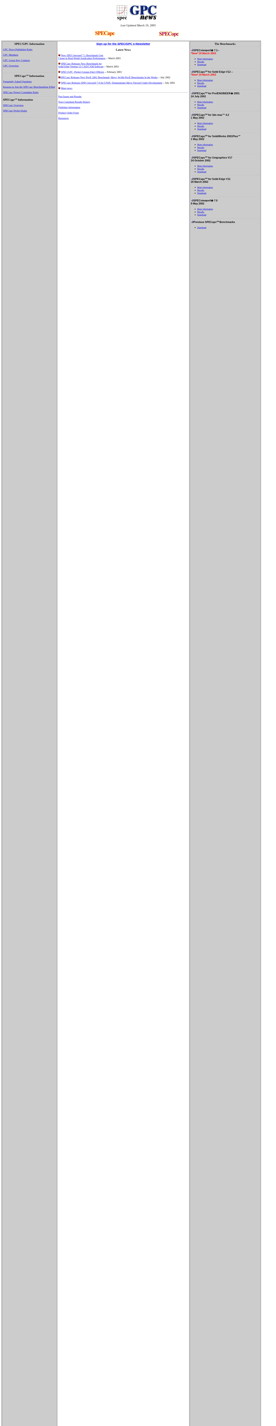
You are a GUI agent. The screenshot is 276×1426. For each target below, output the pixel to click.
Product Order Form (68, 112)
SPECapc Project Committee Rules (20, 92)
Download (201, 64)
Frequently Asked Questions (17, 81)
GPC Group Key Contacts (16, 60)
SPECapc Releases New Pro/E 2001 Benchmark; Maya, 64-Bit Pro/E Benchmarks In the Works (108, 77)
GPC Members (10, 55)
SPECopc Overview (13, 105)
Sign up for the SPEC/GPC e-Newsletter (123, 43)
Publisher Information (69, 107)
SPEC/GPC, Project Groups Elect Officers (82, 72)
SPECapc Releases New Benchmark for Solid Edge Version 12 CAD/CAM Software (80, 65)
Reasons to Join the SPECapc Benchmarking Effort (29, 87)
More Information (205, 59)
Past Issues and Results (69, 96)
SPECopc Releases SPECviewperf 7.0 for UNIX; (86, 82)
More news (66, 88)
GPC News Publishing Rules (17, 49)
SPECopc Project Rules (15, 110)
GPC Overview (11, 65)
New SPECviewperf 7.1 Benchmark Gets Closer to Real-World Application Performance (81, 57)
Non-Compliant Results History (74, 102)
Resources (63, 118)
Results (200, 62)
